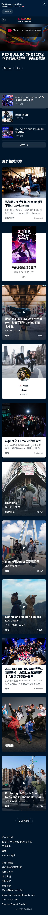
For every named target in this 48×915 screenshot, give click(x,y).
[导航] (4, 20)
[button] (44, 8)
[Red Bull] (24, 20)
